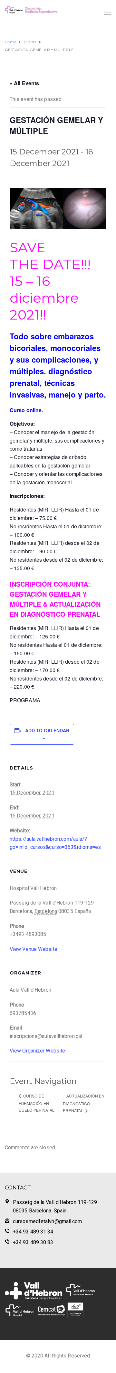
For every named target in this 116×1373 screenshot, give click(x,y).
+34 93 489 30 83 (33, 1242)
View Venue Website (33, 949)
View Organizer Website (37, 1051)
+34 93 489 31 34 (33, 1232)
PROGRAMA (25, 700)
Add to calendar (47, 730)
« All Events (24, 83)
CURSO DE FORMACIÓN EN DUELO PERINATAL (37, 1103)
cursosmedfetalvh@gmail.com (47, 1221)
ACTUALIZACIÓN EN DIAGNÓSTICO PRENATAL (83, 1103)
